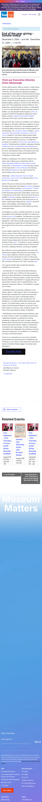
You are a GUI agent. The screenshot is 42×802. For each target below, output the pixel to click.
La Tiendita (4, 785)
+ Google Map (7, 374)
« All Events (6, 24)
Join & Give (5, 797)
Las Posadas (9, 474)
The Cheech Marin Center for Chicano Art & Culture (10, 775)
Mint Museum (13, 170)
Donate (24, 14)
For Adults (25, 774)
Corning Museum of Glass (19, 165)
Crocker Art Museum (21, 168)
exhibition (29, 201)
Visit (2, 768)
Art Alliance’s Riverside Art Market (23, 116)
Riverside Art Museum (8, 771)
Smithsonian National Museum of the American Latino (19, 163)
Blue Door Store (6, 782)
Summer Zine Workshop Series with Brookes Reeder (20, 447)
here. (34, 9)
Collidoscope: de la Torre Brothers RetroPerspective (19, 146)
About (24, 797)
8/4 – (21, 1)
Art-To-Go (25, 777)
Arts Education (27, 768)
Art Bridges (11, 197)
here (35, 261)
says (15, 242)
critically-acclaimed (21, 131)
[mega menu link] (39, 14)
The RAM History (27, 800)
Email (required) (6, 739)
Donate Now (13, 351)
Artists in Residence (28, 786)
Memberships (5, 800)
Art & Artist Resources (29, 783)
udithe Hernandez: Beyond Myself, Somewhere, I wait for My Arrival (20, 133)
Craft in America (7, 259)
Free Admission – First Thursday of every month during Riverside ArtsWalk (7, 443)
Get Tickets (33, 14)
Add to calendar (12, 409)
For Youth (25, 771)
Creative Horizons (27, 780)
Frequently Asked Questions (10, 779)
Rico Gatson (28, 186)
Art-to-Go (35, 111)
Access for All (11, 216)
